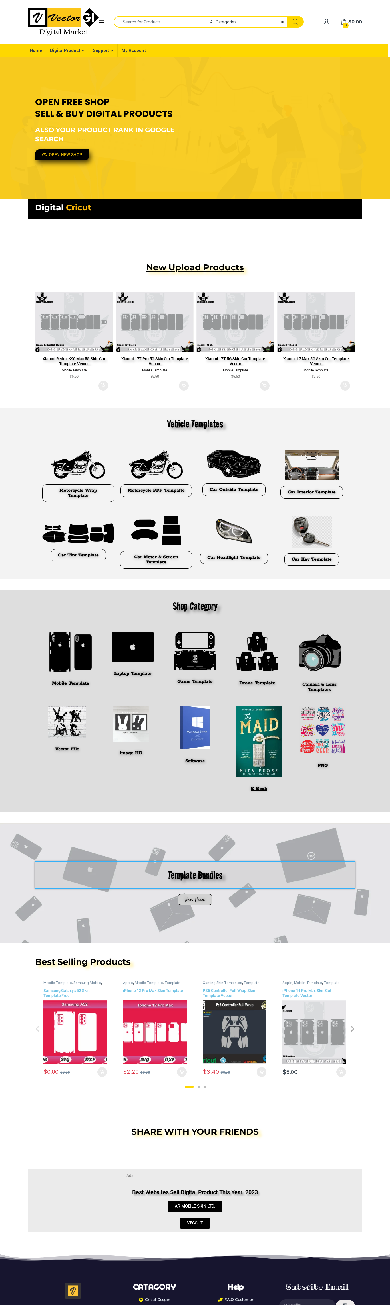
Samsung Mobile (87, 983)
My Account (134, 50)
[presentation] (352, 1029)
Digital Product (65, 50)
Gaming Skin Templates (222, 983)
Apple (128, 983)
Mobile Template (57, 983)
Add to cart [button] (103, 386)
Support (101, 50)
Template (172, 983)
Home (36, 50)
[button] (189, 1087)
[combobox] (160, 22)
